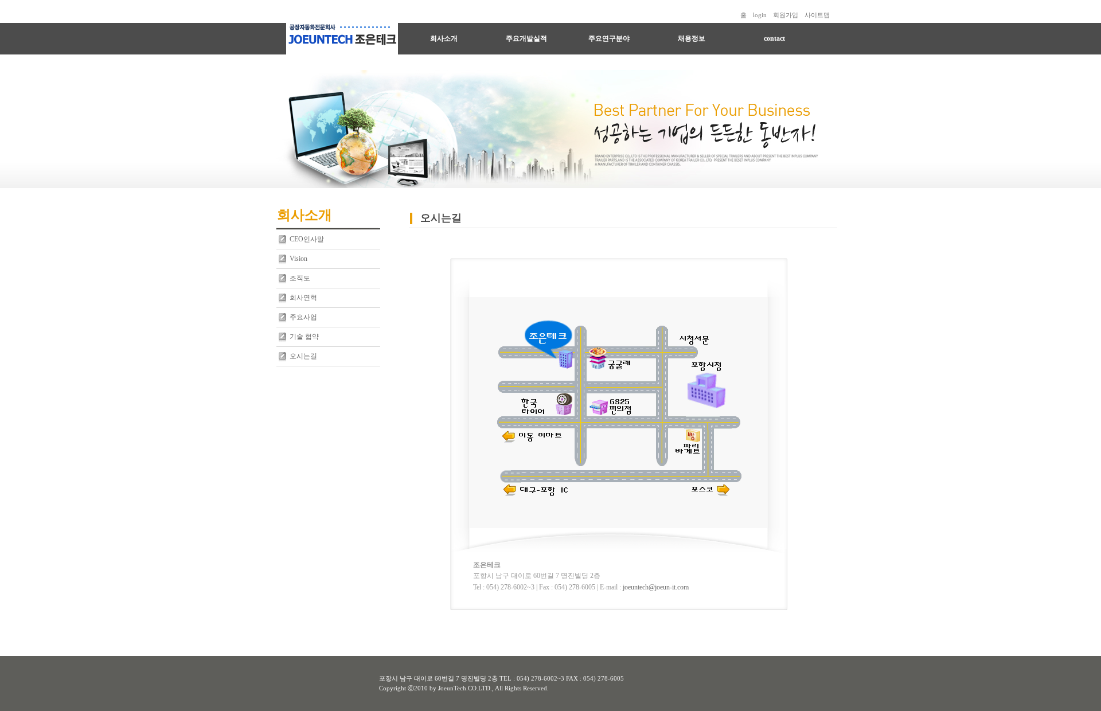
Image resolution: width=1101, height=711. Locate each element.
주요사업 (303, 317)
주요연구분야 (609, 38)
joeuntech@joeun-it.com (656, 587)
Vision (298, 259)
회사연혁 (303, 298)
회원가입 (785, 14)
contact (774, 38)
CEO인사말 (307, 239)
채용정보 (691, 38)
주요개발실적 (526, 38)
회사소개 (444, 38)
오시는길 (303, 356)
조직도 (300, 278)
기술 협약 (304, 337)
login (760, 14)
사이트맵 (817, 14)
